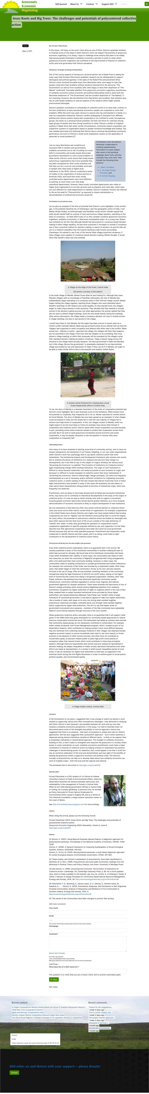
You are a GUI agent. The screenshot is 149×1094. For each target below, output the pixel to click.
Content (90, 4)
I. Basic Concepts (107, 167)
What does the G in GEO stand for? (63, 967)
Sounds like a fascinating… (100, 1028)
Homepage (53, 926)
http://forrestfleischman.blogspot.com (68, 804)
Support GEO (107, 4)
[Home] (11, 7)
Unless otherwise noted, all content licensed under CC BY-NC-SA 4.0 (35, 1043)
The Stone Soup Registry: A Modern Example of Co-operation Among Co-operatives (47, 1018)
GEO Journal (61, 4)
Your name (53, 908)
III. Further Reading (107, 176)
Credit (14, 1039)
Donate (14, 1073)
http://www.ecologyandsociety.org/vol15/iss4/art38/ (97, 879)
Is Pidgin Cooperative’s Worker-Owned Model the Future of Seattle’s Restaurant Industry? (48, 1007)
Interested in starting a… (99, 1023)
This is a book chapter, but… (100, 1012)
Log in (66, 1036)
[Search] (147, 4)
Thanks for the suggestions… (101, 1007)
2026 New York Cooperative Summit (27, 1010)
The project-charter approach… (102, 1018)
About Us (74, 4)
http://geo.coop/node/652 (90, 765)
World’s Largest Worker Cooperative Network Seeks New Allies (38, 1015)
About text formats (57, 953)
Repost (25, 46)
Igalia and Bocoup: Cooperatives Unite (28, 1012)
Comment (53, 934)
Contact (14, 1035)
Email (51, 916)
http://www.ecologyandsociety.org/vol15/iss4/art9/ (70, 894)
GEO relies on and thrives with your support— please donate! (55, 1066)
